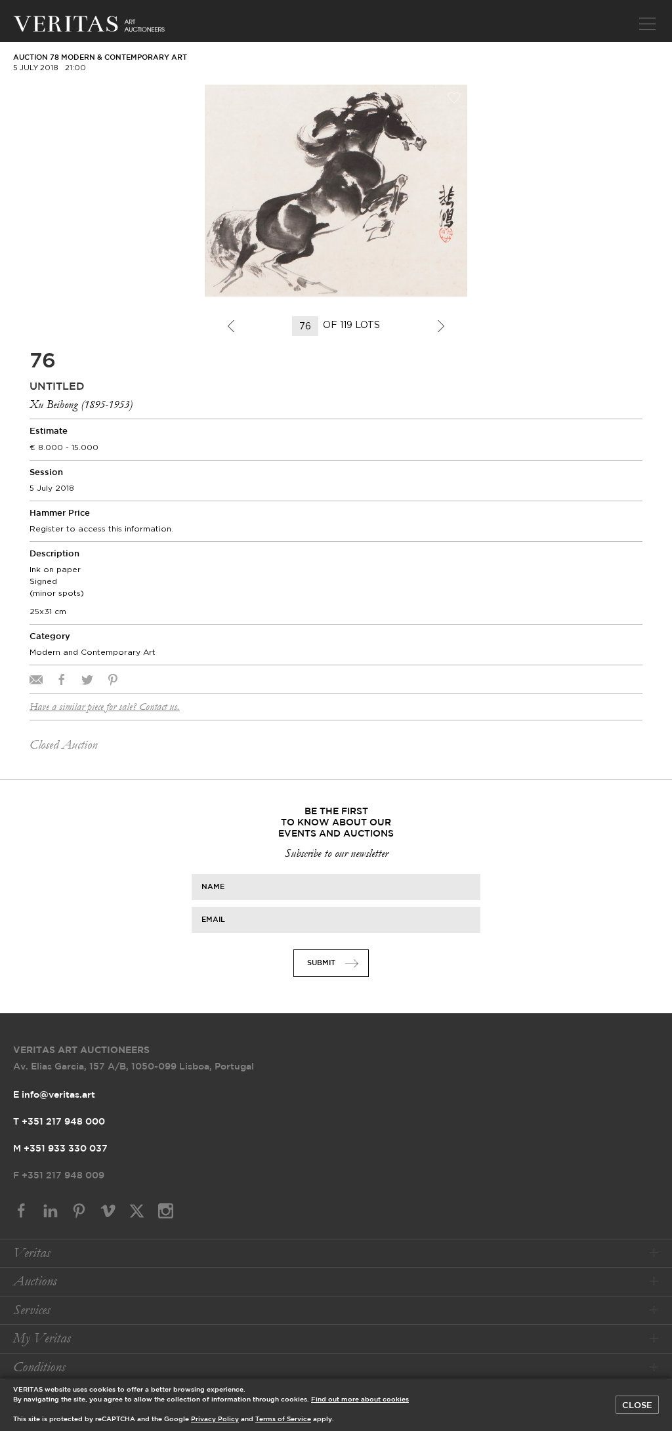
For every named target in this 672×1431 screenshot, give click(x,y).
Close (637, 1405)
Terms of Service (283, 1419)
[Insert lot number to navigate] (306, 326)
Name (212, 887)
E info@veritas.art (54, 1095)
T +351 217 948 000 (59, 1122)
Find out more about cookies (360, 1400)
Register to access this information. (101, 528)
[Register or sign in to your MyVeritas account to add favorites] (454, 98)
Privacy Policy (215, 1419)
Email (213, 920)
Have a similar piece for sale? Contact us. (105, 707)
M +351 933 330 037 (60, 1149)
